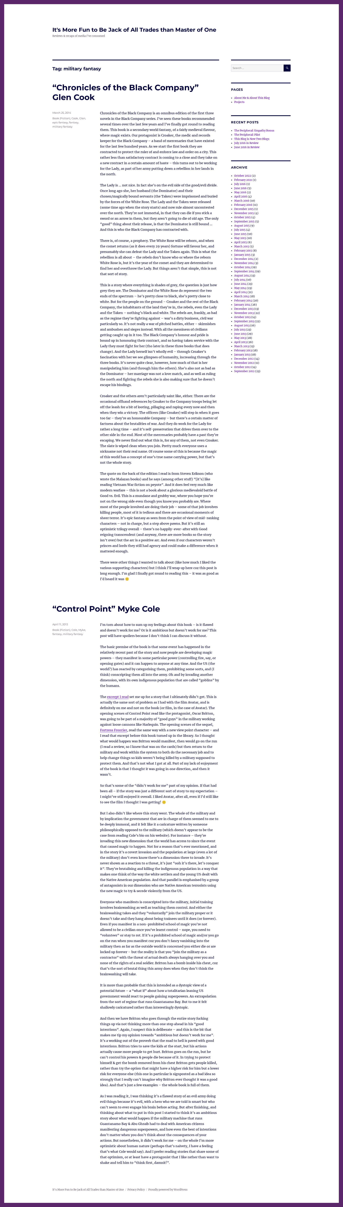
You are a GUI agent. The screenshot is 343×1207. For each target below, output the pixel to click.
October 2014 (242, 267)
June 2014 (240, 284)
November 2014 (244, 263)
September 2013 (244, 321)
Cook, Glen (78, 118)
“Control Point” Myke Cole (106, 609)
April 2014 (240, 292)
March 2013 (241, 346)
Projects (239, 102)
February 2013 (243, 350)
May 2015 (240, 238)
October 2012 (242, 367)
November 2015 (244, 213)
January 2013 (242, 354)
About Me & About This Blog (252, 98)
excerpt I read (118, 697)
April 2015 (240, 242)
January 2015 (242, 254)
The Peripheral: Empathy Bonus (254, 130)
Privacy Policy (136, 1189)
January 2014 (242, 304)
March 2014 (241, 296)
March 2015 (241, 246)
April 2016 (240, 196)
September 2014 (244, 271)
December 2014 (244, 259)
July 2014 (240, 279)
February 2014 (243, 300)
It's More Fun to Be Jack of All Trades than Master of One (134, 29)
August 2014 (242, 275)
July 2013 (239, 329)
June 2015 (240, 234)
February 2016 (243, 205)
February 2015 (243, 250)
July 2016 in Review (246, 143)
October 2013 (242, 317)
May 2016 (240, 192)
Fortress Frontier (113, 730)
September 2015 (244, 221)
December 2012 (244, 358)
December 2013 (243, 309)
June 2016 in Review (246, 147)
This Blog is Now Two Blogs (251, 139)
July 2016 (240, 184)
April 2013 (240, 342)
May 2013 (240, 338)
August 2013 (242, 325)
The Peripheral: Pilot (247, 134)
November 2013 (244, 313)
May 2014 (240, 288)
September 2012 (244, 371)
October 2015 (242, 217)
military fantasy (62, 126)
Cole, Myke (78, 629)
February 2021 (243, 180)
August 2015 (242, 225)
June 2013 (240, 334)
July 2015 (240, 230)
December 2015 (244, 209)
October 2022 (242, 175)
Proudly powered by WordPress (168, 1189)
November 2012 (244, 363)
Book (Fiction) (61, 118)
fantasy (73, 122)
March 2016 (241, 200)
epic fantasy (60, 122)
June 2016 (240, 188)
